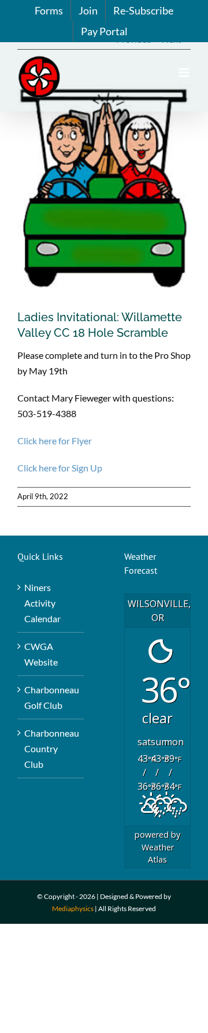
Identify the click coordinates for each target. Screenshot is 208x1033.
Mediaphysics (73, 908)
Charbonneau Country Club (51, 748)
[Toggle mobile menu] (185, 72)
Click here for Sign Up (59, 467)
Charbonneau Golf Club (51, 697)
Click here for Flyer (54, 440)
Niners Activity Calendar (42, 603)
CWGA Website (41, 654)
